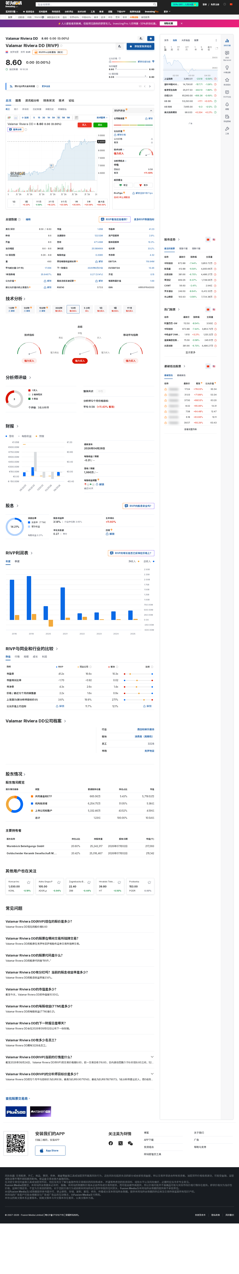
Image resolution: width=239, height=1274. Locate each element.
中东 (110, 17)
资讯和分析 (32, 100)
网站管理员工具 (152, 1154)
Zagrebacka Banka (78, 881)
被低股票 (145, 17)
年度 (8, 561)
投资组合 (149, 1146)
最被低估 (168, 375)
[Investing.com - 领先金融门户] (14, 4)
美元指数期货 (170, 112)
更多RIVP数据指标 (144, 219)
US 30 (167, 101)
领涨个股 (183, 248)
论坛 (71, 100)
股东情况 (14, 774)
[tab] (13, 309)
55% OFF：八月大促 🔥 (184, 4)
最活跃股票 (169, 248)
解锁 (61, 706)
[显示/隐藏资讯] (76, 118)
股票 (10, 17)
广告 (196, 1139)
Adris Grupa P (45, 881)
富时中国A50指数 (172, 84)
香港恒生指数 (170, 90)
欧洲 (103, 17)
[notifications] (225, 4)
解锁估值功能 (144, 61)
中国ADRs (86, 17)
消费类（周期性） (144, 736)
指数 (175, 40)
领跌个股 (196, 248)
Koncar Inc (14, 881)
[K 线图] (9, 118)
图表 (18, 100)
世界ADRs (74, 17)
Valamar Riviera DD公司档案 (34, 720)
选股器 (21, 17)
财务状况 (49, 100)
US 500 (168, 106)
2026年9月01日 (95, 268)
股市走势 (169, 239)
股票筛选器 (135, 11)
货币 (166, 40)
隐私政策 (215, 1215)
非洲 (125, 17)
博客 (146, 1132)
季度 (17, 561)
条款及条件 (200, 1215)
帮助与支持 (200, 1146)
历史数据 (37, 109)
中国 (29, 17)
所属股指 (62, 109)
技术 (61, 100)
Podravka (134, 881)
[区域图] (16, 118)
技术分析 (14, 298)
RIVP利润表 (17, 552)
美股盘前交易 (53, 17)
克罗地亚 (149, 750)
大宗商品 (185, 40)
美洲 (96, 17)
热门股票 (169, 309)
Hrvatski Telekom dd (110, 881)
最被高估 (181, 375)
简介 (16, 109)
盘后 (65, 17)
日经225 (168, 95)
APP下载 (149, 1139)
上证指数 (168, 78)
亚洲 (117, 17)
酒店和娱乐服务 (145, 729)
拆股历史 (49, 109)
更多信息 (46, 86)
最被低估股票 (172, 366)
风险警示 (230, 1215)
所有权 (25, 109)
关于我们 (199, 1132)
